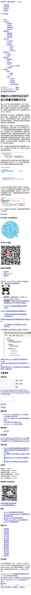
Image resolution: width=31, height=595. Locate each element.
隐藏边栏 (6, 275)
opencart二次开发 (15, 65)
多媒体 (6, 69)
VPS (8, 61)
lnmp (10, 441)
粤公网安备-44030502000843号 (21, 577)
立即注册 (9, 1)
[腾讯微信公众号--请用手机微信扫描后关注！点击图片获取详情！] (9, 501)
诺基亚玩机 (10, 27)
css (8, 441)
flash (11, 47)
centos (24, 438)
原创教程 (7, 283)
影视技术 (9, 44)
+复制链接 (23, 303)
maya (11, 49)
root (1, 441)
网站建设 (9, 59)
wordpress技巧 (25, 439)
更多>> (14, 505)
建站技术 (6, 57)
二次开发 (7, 438)
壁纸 (11, 73)
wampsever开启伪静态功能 (11, 521)
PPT (11, 75)
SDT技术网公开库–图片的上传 (12, 422)
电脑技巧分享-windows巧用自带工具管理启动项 (14, 359)
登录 (13, 1)
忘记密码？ (14, 587)
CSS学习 (9, 42)
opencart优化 (26, 441)
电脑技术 (6, 31)
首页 (5, 19)
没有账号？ (22, 587)
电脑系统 (9, 33)
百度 (17, 89)
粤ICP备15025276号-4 (7, 577)
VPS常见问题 (15, 441)
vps (9, 439)
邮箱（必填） (19, 383)
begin (18, 579)
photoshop (12, 50)
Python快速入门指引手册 (11, 416)
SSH (18, 439)
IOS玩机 (9, 25)
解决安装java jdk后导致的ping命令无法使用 (16, 461)
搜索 (17, 87)
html (16, 439)
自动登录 (8, 587)
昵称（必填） (19, 380)
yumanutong (7, 299)
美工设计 (6, 39)
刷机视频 (12, 82)
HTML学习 (10, 40)
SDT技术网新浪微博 (6, 505)
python (8, 55)
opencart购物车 (14, 84)
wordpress (9, 62)
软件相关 (9, 35)
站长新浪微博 (4, 503)
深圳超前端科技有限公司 (21, 574)
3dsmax (12, 46)
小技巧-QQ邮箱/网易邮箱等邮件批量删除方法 (13, 311)
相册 (8, 71)
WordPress (6, 579)
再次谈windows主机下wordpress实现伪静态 (16, 520)
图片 (2, 404)
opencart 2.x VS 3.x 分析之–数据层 (13, 424)
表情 (4, 404)
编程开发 (6, 52)
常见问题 (9, 37)
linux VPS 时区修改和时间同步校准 (13, 512)
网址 (17, 387)
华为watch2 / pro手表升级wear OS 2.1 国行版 (16, 414)
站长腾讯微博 (12, 503)
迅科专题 (9, 67)
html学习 (12, 80)
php (20, 439)
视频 (8, 76)
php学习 (9, 54)
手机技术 (6, 21)
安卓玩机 (9, 23)
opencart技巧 (5, 439)
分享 (6, 214)
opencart (9, 64)
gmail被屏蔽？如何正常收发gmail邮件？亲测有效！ (15, 329)
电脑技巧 (17, 283)
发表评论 (6, 271)
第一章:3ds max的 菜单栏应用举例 (13, 518)
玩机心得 (9, 29)
